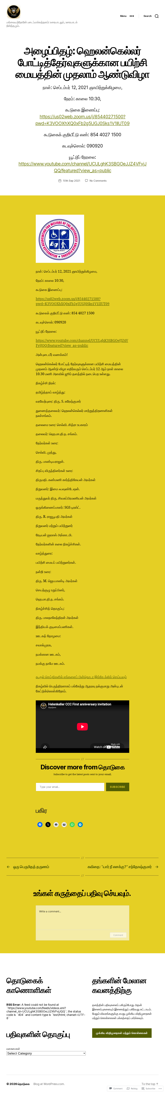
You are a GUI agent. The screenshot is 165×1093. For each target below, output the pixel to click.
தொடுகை (23, 1084)
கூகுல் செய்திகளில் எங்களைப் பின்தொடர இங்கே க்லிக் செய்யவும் (81, 677)
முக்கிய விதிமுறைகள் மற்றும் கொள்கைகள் (122, 1033)
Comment (118, 935)
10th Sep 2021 (71, 180)
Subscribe (117, 786)
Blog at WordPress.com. (48, 1084)
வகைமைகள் (13, 1048)
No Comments (98, 180)
